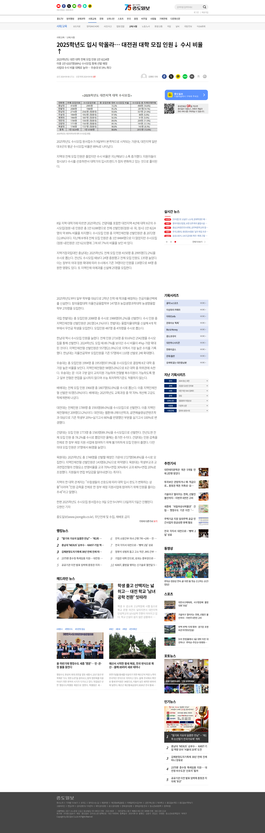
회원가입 (205, 12)
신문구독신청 (150, 802)
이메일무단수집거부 (134, 802)
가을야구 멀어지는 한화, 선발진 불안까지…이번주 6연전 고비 (180, 495)
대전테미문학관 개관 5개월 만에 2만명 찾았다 (180, 471)
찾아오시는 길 (93, 802)
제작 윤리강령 (101, 806)
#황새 (118, 629)
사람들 (153, 18)
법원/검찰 (120, 26)
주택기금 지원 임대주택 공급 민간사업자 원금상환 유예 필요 (180, 520)
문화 (101, 18)
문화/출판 (170, 356)
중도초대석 (171, 336)
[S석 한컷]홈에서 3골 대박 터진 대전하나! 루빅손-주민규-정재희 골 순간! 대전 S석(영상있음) (193, 640)
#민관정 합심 (80, 629)
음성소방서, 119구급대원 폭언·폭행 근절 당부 (190, 230)
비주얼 (144, 18)
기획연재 (163, 18)
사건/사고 (108, 26)
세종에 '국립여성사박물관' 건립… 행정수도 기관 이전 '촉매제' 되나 (180, 508)
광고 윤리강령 (114, 806)
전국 (129, 18)
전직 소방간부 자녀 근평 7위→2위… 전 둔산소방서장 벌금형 (136, 538)
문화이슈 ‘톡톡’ (172, 323)
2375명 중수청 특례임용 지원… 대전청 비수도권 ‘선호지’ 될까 (83, 558)
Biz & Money (171, 329)
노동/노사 (146, 26)
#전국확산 (133, 629)
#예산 (111, 629)
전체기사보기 (197, 241)
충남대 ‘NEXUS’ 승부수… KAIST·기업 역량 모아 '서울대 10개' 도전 (83, 545)
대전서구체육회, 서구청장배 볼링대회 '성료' (193, 604)
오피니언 (110, 18)
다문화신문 (175, 18)
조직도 (83, 802)
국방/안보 (188, 26)
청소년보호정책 (155, 806)
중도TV (60, 18)
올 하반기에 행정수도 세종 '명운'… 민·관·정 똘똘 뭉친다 (79, 665)
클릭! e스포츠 (172, 303)
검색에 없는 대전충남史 (176, 362)
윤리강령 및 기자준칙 (85, 806)
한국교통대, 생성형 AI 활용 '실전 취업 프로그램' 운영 (190, 226)
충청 (136, 18)
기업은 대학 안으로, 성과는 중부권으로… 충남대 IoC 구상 (136, 558)
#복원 (125, 629)
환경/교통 (158, 26)
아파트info (171, 316)
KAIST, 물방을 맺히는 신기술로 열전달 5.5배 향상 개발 (136, 565)
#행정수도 (69, 629)
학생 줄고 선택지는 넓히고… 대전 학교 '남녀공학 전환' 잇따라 (136, 591)
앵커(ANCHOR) (93, 26)
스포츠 (121, 18)
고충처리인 (61, 806)
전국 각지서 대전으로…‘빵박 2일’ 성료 (134, 545)
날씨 (177, 26)
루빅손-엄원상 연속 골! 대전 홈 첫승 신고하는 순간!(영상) (186, 582)
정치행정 (70, 18)
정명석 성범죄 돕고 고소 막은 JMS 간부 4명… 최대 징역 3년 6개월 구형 (136, 551)
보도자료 (76, 26)
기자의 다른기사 (148, 521)
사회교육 (92, 18)
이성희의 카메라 (173, 309)
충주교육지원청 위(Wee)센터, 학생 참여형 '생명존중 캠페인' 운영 (190, 234)
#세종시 (60, 629)
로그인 (196, 12)
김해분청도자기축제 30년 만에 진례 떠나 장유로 (83, 551)
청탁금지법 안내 (141, 806)
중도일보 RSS (172, 802)
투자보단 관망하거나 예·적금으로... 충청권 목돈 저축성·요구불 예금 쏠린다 (180, 483)
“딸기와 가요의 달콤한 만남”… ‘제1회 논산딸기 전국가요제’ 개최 (83, 538)
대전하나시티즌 (173, 342)
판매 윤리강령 (127, 806)
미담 (169, 26)
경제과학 (81, 18)
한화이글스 (171, 349)
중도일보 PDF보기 (186, 802)
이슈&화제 (201, 26)
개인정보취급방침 (117, 802)
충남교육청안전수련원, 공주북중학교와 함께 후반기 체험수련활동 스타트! (190, 222)
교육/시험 (133, 26)
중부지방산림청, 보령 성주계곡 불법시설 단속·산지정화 (190, 218)
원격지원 (167, 806)
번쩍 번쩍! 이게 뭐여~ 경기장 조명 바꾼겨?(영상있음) (193, 628)
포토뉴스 (170, 656)
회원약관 (105, 802)
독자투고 (160, 802)
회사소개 (60, 802)
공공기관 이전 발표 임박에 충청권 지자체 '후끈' (83, 565)
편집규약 (71, 806)
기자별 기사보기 (72, 802)
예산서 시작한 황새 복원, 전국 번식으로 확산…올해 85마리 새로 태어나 (131, 665)
